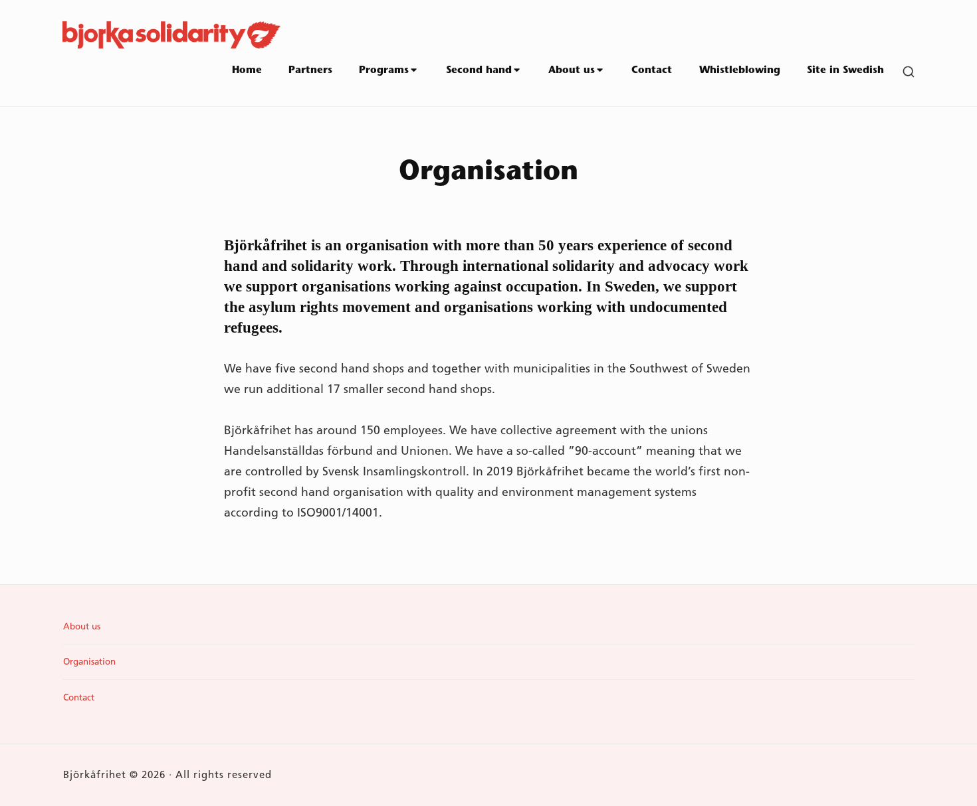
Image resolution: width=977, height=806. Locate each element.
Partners (310, 71)
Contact (651, 71)
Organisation (89, 661)
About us (571, 71)
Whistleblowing (739, 71)
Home (247, 71)
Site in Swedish (845, 71)
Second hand (479, 71)
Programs (384, 71)
